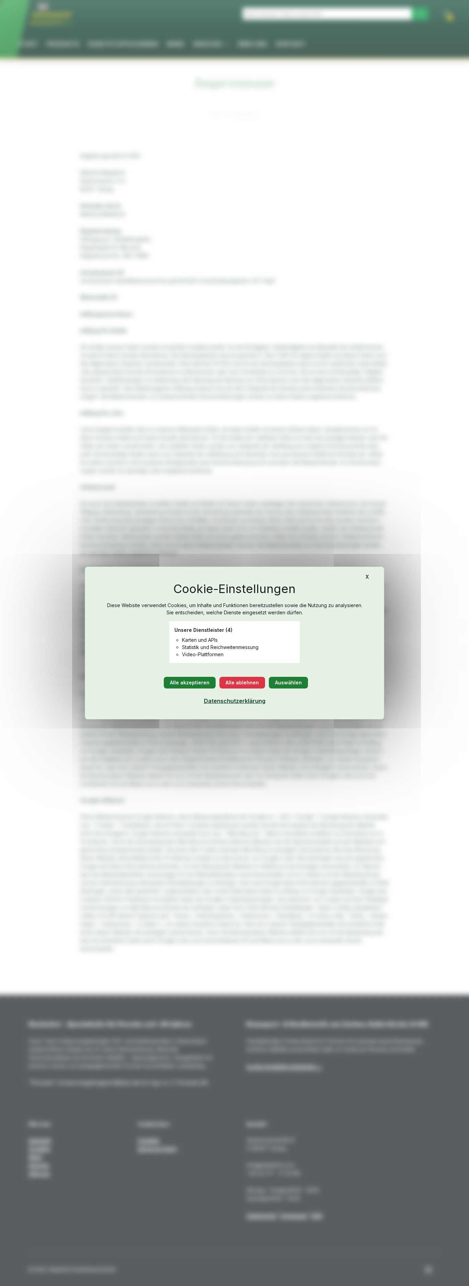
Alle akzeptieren (189, 682)
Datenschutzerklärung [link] (234, 700)
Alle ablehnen (242, 682)
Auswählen (288, 682)
